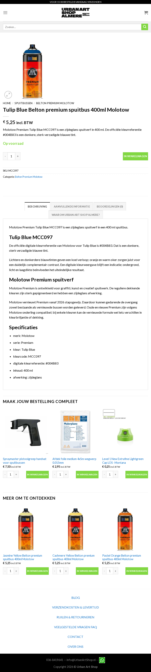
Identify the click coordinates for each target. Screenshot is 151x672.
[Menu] (5, 12)
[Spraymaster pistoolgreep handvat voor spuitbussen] (26, 432)
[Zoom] (8, 95)
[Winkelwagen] (146, 12)
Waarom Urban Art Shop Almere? (76, 214)
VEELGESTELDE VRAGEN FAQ (75, 627)
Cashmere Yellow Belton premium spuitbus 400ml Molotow (73, 557)
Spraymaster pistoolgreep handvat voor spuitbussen (24, 460)
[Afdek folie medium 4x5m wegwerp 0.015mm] (75, 432)
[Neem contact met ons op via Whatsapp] (102, 660)
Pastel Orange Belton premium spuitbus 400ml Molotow (121, 557)
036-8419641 (54, 660)
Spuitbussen (23, 103)
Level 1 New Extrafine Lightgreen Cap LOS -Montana (123, 460)
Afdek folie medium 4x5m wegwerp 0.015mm (74, 460)
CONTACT (75, 636)
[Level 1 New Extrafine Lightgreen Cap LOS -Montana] (125, 432)
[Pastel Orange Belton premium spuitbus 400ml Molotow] (125, 528)
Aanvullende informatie (72, 206)
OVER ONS (75, 646)
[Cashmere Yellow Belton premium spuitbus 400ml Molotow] (75, 528)
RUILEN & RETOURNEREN (75, 617)
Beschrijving (37, 206)
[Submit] (144, 27)
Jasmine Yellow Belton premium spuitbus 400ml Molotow (22, 557)
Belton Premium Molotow (55, 103)
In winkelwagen (135, 156)
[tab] (37, 206)
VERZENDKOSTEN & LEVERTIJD (75, 607)
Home (7, 103)
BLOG (75, 597)
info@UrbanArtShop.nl (81, 660)
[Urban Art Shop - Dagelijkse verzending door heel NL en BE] (75, 12)
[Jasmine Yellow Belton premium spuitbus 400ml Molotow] (26, 528)
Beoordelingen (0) (110, 206)
